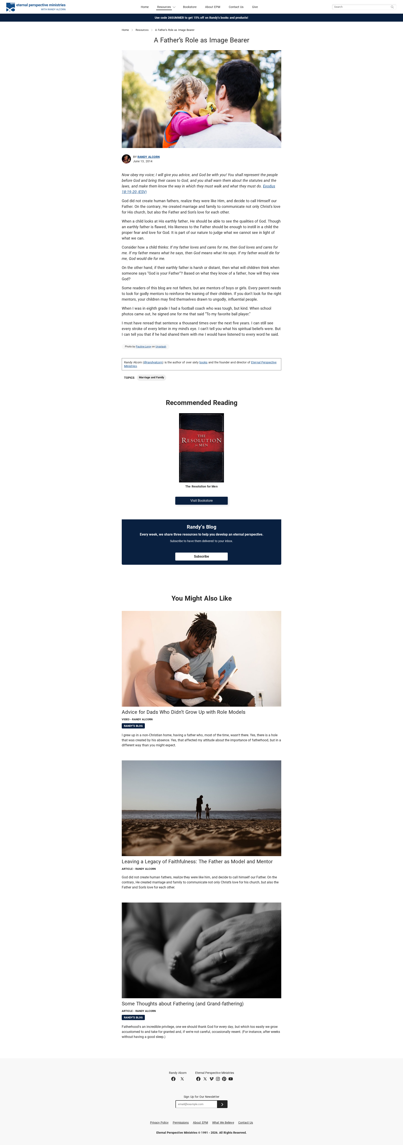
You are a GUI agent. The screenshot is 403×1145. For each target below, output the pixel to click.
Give (255, 7)
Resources (142, 29)
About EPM (212, 7)
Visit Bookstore (201, 501)
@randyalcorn (153, 362)
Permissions (181, 1122)
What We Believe (223, 1122)
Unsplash (161, 346)
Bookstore (190, 7)
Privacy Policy (159, 1122)
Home (145, 7)
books (203, 362)
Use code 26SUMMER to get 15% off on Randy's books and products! (202, 17)
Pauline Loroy (143, 346)
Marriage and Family (151, 377)
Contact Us (236, 7)
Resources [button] (164, 7)
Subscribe (201, 556)
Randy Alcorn (148, 157)
